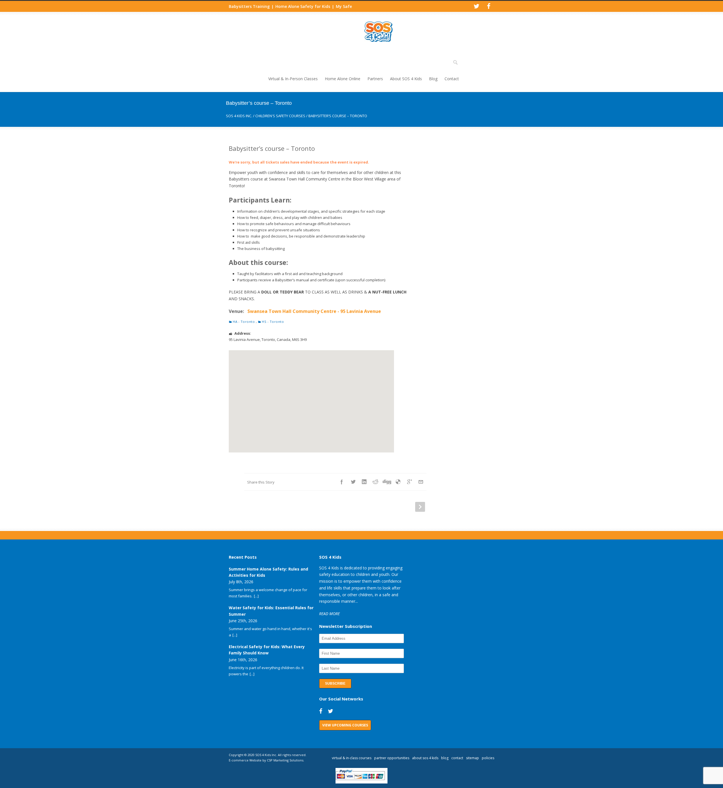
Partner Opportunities (391, 758)
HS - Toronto (273, 321)
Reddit (375, 481)
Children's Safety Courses (280, 115)
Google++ (409, 481)
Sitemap (472, 758)
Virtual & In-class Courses (351, 758)
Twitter (353, 481)
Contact (452, 78)
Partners (375, 78)
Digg (387, 481)
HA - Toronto (244, 321)
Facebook (341, 481)
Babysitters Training (249, 6)
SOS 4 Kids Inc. (239, 115)
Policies (488, 758)
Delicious (398, 481)
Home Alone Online (342, 78)
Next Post (420, 507)
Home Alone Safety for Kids (302, 6)
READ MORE (329, 613)
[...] (256, 595)
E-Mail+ (420, 481)
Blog (433, 78)
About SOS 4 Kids (406, 78)
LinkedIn (364, 481)
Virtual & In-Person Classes (293, 78)
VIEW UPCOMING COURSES (345, 725)
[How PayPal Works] (362, 782)
